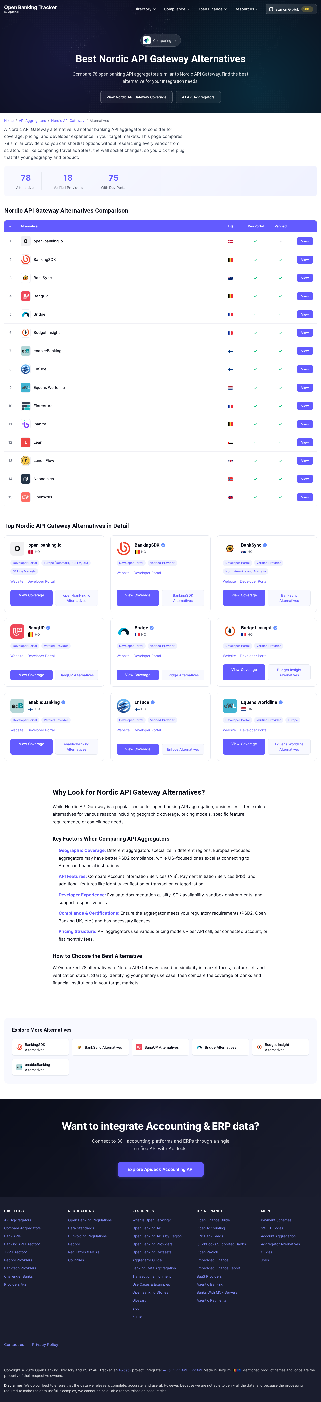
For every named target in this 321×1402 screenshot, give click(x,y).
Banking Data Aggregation (154, 1268)
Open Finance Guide (213, 1220)
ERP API (196, 1370)
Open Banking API (147, 1228)
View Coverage (31, 595)
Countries (76, 1260)
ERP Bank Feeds (210, 1236)
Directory (143, 9)
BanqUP (41, 296)
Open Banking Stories (150, 1292)
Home (9, 120)
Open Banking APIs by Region (157, 1236)
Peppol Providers (18, 1260)
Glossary (139, 1300)
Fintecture (43, 406)
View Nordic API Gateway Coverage (136, 97)
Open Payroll (207, 1252)
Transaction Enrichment (151, 1276)
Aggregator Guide (147, 1260)
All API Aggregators (198, 97)
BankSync (43, 278)
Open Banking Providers (152, 1244)
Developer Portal (41, 581)
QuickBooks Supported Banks (221, 1244)
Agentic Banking (210, 1284)
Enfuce (40, 369)
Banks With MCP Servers (217, 1292)
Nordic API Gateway (67, 120)
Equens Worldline (49, 388)
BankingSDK (45, 260)
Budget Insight (47, 333)
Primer (137, 1316)
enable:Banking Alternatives (76, 746)
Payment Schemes (276, 1220)
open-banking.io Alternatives (76, 598)
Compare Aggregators (22, 1228)
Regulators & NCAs (83, 1252)
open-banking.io (48, 241)
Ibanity (40, 424)
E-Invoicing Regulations (87, 1236)
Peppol (74, 1244)
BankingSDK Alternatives (183, 598)
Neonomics (44, 479)
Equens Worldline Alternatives (289, 746)
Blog (136, 1308)
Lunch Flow (44, 461)
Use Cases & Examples (151, 1284)
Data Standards (81, 1228)
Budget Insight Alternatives (289, 672)
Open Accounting (211, 1228)
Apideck (125, 1370)
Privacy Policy (45, 1344)
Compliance (174, 9)
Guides (266, 1252)
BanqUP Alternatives (77, 675)
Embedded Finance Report (218, 1268)
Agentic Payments (211, 1300)
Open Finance (210, 9)
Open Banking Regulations (90, 1220)
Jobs (265, 1260)
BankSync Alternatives (289, 598)
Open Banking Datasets (151, 1252)
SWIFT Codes (272, 1228)
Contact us (14, 1344)
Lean (38, 442)
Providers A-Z (15, 1284)
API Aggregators (32, 120)
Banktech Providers (20, 1268)
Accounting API (175, 1370)
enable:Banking (47, 351)
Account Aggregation (278, 1236)
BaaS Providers (209, 1276)
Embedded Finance (212, 1260)
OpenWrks (43, 497)
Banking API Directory (22, 1244)
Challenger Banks (18, 1276)
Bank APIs (12, 1236)
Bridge (39, 314)
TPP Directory (15, 1252)
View (305, 241)
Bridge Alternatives (183, 675)
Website (16, 581)
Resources (244, 9)
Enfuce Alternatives (183, 749)
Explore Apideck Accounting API (161, 1169)
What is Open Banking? (151, 1220)
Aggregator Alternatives (280, 1244)
